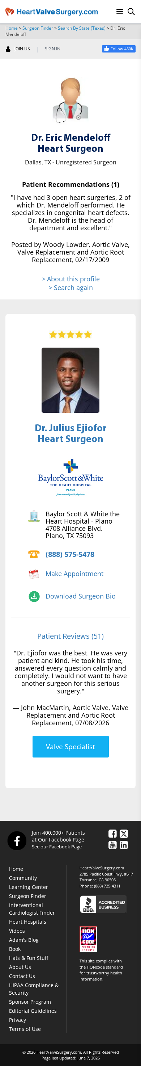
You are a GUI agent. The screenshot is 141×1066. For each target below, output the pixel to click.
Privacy (17, 1019)
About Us (20, 967)
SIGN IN (52, 49)
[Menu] (119, 11)
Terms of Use (25, 1028)
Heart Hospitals (27, 921)
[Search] (131, 11)
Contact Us (22, 976)
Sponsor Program (30, 1001)
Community (23, 877)
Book (15, 948)
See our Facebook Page (57, 846)
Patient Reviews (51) (70, 636)
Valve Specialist (70, 746)
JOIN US (22, 49)
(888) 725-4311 (107, 886)
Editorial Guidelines (33, 1010)
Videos (17, 930)
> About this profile (71, 279)
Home (11, 28)
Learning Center (28, 887)
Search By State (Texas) (82, 28)
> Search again (70, 287)
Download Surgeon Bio (81, 596)
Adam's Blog (24, 939)
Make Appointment (74, 573)
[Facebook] (16, 840)
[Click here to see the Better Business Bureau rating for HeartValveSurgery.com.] (108, 904)
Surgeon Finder (37, 28)
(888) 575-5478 (70, 554)
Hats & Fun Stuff (28, 957)
